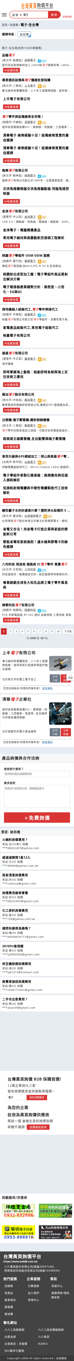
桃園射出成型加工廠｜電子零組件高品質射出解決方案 (35, 276)
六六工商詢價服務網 (51, 1329)
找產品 (9, 1293)
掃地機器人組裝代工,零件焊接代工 (30, 309)
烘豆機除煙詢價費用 (16, 964)
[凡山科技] (55, 1232)
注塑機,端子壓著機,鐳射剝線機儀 (26, 420)
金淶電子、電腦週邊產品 (22, 230)
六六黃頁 (44, 1336)
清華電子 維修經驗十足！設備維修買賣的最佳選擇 (36, 137)
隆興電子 (30, 175)
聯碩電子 (30, 425)
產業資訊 (10, 1300)
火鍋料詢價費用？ (15, 840)
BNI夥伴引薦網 (14, 1350)
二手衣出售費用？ (15, 999)
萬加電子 (30, 400)
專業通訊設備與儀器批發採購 (26, 80)
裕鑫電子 (30, 314)
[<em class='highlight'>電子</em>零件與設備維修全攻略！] (60, 713)
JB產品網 (10, 1336)
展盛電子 (30, 358)
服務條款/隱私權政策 (60, 1295)
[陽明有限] (18, 1232)
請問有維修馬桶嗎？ (16, 928)
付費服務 (33, 1286)
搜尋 (54, 14)
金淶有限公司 (15, 211)
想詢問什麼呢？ (14, 769)
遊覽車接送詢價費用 (16, 981)
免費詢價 (67, 16)
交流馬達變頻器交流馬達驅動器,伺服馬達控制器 (36, 191)
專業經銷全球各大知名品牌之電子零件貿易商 (35, 585)
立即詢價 (65, 678)
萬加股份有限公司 (18, 394)
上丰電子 (30, 85)
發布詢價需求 (36, 1097)
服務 (15, 15)
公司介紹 (55, 678)
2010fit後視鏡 (13, 946)
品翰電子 (30, 60)
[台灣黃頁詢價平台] (37, 6)
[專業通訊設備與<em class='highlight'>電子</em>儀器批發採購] (60, 663)
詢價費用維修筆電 (15, 893)
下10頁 (68, 631)
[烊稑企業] (18, 1211)
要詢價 (9, 1314)
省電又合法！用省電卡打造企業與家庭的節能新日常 (35, 531)
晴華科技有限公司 (18, 605)
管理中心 (33, 1300)
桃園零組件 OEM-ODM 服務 (26, 255)
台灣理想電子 (33, 516)
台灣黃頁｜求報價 (16, 1343)
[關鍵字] (17, 1097)
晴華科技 (30, 610)
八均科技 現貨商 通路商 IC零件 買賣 (34, 564)
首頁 (5, 25)
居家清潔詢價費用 (15, 875)
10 (58, 631)
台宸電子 (30, 462)
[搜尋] (35, 14)
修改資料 (47, 688)
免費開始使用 (38, 1127)
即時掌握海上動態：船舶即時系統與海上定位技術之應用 (35, 374)
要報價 (9, 1307)
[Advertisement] (37, 1038)
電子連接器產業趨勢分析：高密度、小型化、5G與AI (34, 289)
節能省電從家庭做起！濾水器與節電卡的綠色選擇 (35, 544)
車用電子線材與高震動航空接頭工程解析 (34, 238)
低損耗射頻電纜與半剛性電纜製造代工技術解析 (35, 490)
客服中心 (57, 1286)
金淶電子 (30, 217)
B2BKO (43, 1343)
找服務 (14, 25)
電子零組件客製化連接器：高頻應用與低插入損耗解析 (35, 477)
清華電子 (30, 122)
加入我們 (33, 1293)
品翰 (8, 55)
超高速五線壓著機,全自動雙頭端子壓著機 (34, 438)
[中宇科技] (55, 1211)
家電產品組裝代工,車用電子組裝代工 (31, 327)
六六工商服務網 (14, 1329)
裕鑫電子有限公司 (16, 335)
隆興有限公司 (15, 170)
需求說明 (9, 783)
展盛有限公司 (15, 353)
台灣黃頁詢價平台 (22, 1258)
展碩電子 (30, 261)
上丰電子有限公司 (16, 99)
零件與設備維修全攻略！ (23, 116)
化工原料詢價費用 (15, 910)
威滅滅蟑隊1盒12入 (16, 857)
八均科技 (30, 569)
